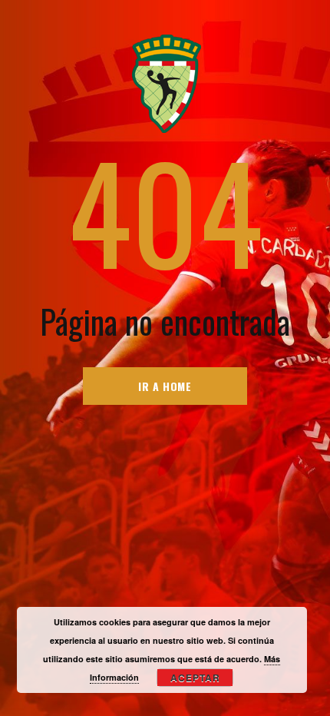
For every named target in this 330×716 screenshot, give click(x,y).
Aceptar (195, 678)
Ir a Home (164, 386)
